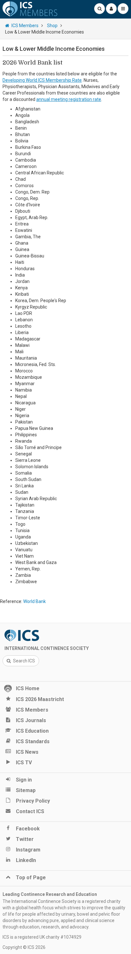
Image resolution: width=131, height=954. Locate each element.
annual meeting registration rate (68, 99)
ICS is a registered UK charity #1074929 (42, 937)
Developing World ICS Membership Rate (42, 80)
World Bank (34, 601)
